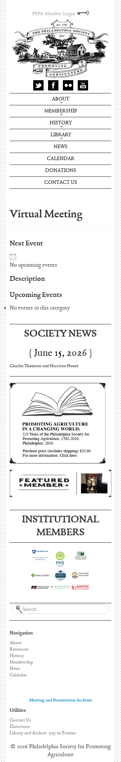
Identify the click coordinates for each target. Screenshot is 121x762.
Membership (60, 111)
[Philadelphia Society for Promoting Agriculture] (60, 49)
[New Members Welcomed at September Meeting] (60, 483)
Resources (19, 649)
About (60, 99)
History (61, 122)
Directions (20, 726)
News (60, 146)
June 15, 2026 (60, 353)
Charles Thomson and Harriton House (44, 366)
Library (60, 134)
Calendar (61, 158)
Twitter (38, 85)
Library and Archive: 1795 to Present (43, 733)
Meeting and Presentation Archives (60, 700)
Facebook (53, 85)
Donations (60, 170)
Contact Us (60, 182)
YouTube (83, 85)
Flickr (68, 85)
